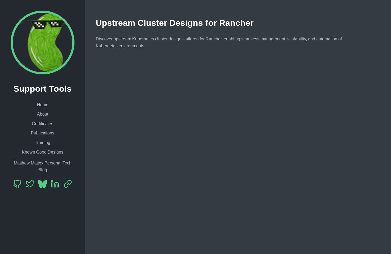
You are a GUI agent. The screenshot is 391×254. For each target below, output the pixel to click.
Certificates (42, 123)
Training (42, 142)
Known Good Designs (42, 152)
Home (42, 105)
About (42, 114)
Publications (42, 133)
